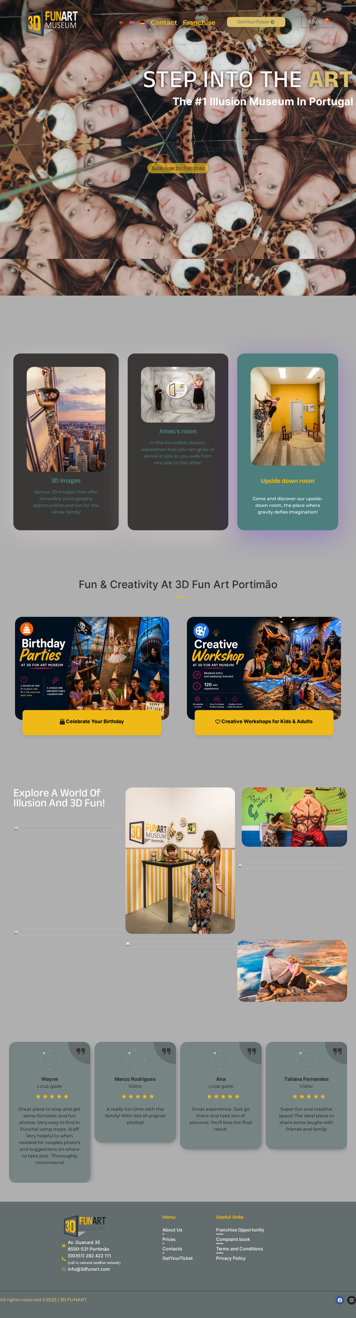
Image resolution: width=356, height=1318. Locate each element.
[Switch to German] (142, 22)
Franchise (199, 22)
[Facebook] (339, 1300)
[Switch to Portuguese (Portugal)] (121, 22)
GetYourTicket (253, 21)
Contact (163, 22)
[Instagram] (351, 1300)
